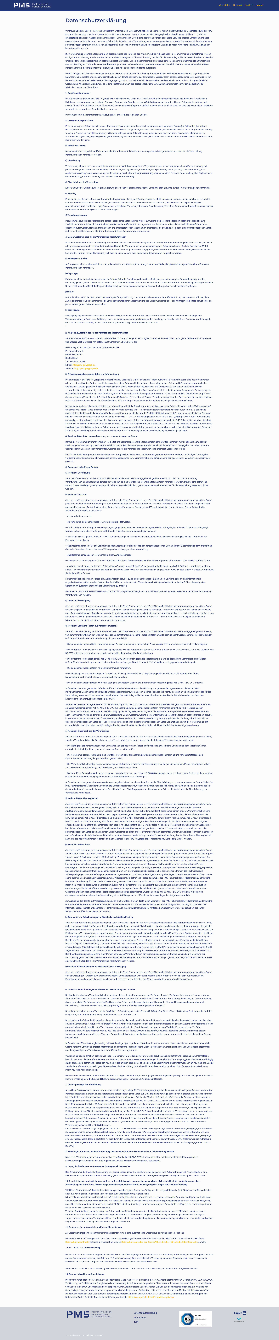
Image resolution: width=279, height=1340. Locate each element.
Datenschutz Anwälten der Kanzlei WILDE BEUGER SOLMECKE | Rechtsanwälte (159, 1242)
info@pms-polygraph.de (83, 365)
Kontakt (260, 5)
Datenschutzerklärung (145, 1313)
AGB (136, 1322)
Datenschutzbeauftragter (77, 1242)
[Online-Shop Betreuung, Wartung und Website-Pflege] (239, 1321)
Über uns (237, 5)
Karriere (249, 5)
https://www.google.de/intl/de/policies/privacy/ (151, 1297)
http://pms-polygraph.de (86, 368)
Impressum (140, 1317)
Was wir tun (224, 5)
